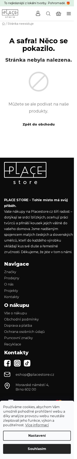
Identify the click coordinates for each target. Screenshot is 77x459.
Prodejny (11, 278)
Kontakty (11, 297)
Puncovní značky (18, 338)
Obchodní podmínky (21, 319)
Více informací (37, 425)
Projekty (11, 291)
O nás (8, 284)
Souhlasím (37, 449)
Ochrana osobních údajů (24, 332)
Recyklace (12, 344)
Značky (10, 272)
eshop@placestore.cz (35, 374)
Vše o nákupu (15, 313)
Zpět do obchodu (39, 124)
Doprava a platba (18, 326)
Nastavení (37, 436)
